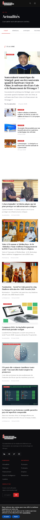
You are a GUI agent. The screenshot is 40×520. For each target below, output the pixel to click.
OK (16, 495)
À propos (24, 464)
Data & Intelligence (8, 475)
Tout (6, 30)
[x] (14, 454)
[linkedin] (4, 454)
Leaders (5, 479)
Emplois (24, 472)
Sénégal (15, 30)
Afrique (26, 30)
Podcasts (24, 468)
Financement (6, 472)
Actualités (5, 464)
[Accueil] (8, 3)
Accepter (6, 516)
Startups (5, 468)
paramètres (26, 513)
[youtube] (9, 454)
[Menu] (35, 3)
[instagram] (19, 454)
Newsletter (25, 475)
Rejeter (16, 516)
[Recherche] (30, 3)
